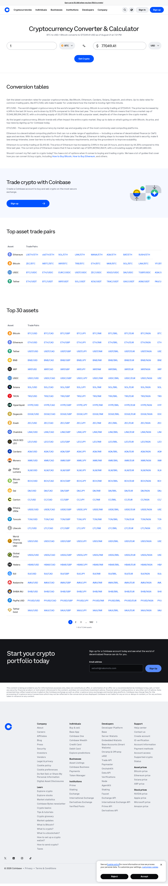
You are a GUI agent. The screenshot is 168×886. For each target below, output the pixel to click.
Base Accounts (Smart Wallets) (113, 746)
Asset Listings (76, 763)
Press (40, 744)
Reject (114, 876)
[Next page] (96, 622)
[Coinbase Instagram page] (22, 858)
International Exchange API (116, 802)
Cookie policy (44, 765)
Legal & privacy (45, 761)
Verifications (108, 777)
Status (137, 761)
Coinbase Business (79, 767)
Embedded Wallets (112, 740)
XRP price (139, 783)
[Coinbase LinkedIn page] (14, 858)
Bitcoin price (141, 771)
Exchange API (109, 798)
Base (104, 732)
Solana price (140, 779)
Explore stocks (45, 795)
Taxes (40, 848)
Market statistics (46, 799)
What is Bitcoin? (45, 824)
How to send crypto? (47, 844)
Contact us (139, 732)
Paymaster (107, 764)
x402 (104, 756)
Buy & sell (74, 727)
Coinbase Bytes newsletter (51, 803)
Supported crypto (143, 757)
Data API (106, 772)
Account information (145, 744)
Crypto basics (44, 808)
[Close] (161, 864)
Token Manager (77, 775)
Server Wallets (110, 736)
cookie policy (113, 864)
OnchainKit (107, 768)
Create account (142, 736)
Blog (39, 740)
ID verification (141, 740)
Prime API (107, 806)
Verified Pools (77, 806)
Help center (140, 727)
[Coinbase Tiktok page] (30, 858)
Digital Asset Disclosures (50, 781)
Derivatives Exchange (80, 802)
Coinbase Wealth (78, 740)
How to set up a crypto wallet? (49, 839)
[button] (41, 10)
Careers (41, 732)
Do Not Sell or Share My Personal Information (49, 775)
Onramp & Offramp (111, 751)
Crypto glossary (45, 816)
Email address (95, 662)
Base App (74, 732)
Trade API (107, 760)
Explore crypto (44, 791)
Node (104, 781)
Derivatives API (110, 810)
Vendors (41, 757)
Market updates (45, 820)
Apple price (140, 798)
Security (41, 748)
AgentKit (106, 785)
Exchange (74, 793)
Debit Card (75, 748)
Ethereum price (142, 775)
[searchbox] (154, 46)
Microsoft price (142, 802)
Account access (142, 753)
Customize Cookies (150, 867)
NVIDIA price (140, 793)
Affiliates (42, 736)
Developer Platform (112, 727)
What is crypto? (45, 829)
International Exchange (81, 798)
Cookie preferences (47, 769)
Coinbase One (76, 736)
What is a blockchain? (48, 833)
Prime (72, 785)
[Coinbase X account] (5, 858)
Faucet (105, 793)
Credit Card (75, 744)
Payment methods (143, 748)
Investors (42, 753)
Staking (73, 789)
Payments (74, 771)
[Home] (7, 10)
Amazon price (141, 806)
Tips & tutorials (45, 812)
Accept (144, 876)
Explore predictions (79, 753)
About (40, 727)
